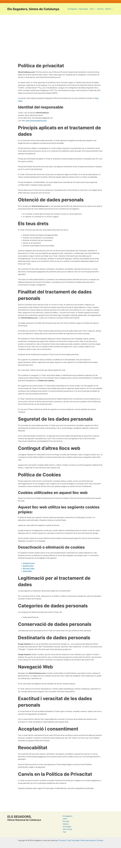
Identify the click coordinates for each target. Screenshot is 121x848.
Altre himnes (67, 829)
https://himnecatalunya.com (36, 121)
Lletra (65, 819)
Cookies (100, 840)
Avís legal (75, 840)
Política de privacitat (88, 840)
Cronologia (67, 826)
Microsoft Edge (28, 568)
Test (64, 832)
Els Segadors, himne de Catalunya (33, 9)
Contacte (62, 840)
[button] (95, 9)
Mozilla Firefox (28, 566)
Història (65, 824)
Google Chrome (29, 563)
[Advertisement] (60, 31)
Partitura (66, 821)
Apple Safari (27, 571)
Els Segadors (67, 816)
